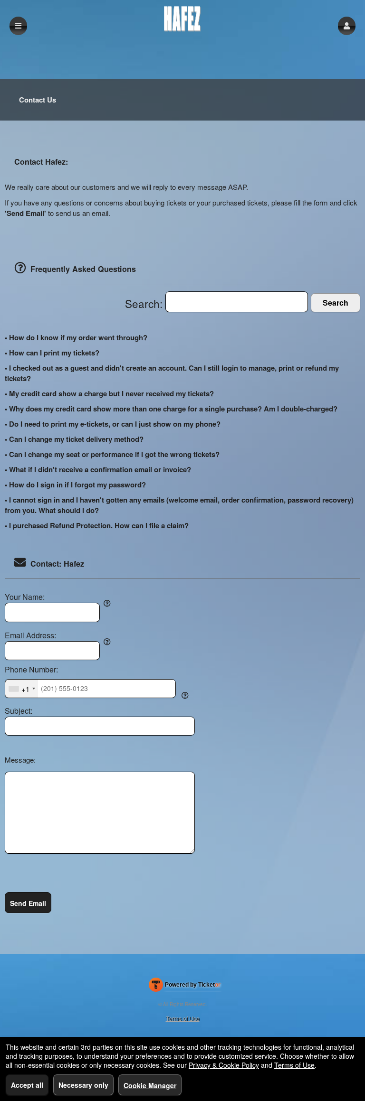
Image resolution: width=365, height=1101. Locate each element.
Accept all (27, 1085)
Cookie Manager (150, 1085)
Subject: (18, 711)
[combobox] (21, 689)
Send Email (28, 903)
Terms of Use (183, 1018)
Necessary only (83, 1085)
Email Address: (30, 635)
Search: (145, 303)
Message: (20, 760)
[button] (346, 26)
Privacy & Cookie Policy (224, 1065)
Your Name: (25, 597)
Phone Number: (31, 669)
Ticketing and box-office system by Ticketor (184, 986)
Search (335, 302)
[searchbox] (236, 302)
